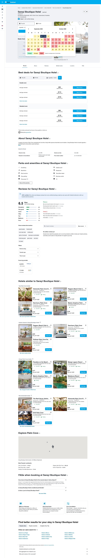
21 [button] (31, 46)
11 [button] (45, 39)
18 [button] (45, 43)
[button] (2, 2)
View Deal (48, 299)
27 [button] (28, 49)
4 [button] (52, 39)
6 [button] (28, 39)
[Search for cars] (2, 12)
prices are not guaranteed (49, 545)
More (19, 145)
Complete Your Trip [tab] (44, 526)
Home (19, 7)
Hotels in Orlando (46, 534)
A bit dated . (48, 217)
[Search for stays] (2, 9)
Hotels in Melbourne (69, 532)
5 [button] (48, 36)
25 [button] (45, 46)
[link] (28, 316)
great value (29, 238)
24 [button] (41, 46)
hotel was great (22, 238)
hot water (21, 241)
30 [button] (38, 49)
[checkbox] (25, 265)
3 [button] (41, 36)
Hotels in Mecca (45, 532)
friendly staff (29, 229)
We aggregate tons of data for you (27, 551)
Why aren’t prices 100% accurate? (27, 554)
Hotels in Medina (69, 534)
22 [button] (35, 46)
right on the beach (23, 235)
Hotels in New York (23, 536)
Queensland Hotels (36, 7)
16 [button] (38, 43)
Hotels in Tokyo (45, 538)
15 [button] (35, 43)
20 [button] (28, 46)
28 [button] (31, 49)
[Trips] (2, 21)
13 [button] (28, 43)
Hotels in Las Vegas (23, 532)
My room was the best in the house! (53, 204)
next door (36, 238)
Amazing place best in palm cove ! (53, 206)
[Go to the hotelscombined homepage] (10, 2)
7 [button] (31, 39)
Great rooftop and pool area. (52, 208)
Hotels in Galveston (23, 538)
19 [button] (48, 43)
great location (22, 229)
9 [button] (38, 39)
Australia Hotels (25, 7)
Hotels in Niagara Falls (70, 538)
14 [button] (31, 43)
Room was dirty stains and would (53, 215)
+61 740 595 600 (22, 17)
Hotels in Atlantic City (47, 536)
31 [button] (72, 49)
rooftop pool (30, 232)
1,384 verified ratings (29, 19)
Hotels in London (69, 536)
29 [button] (35, 49)
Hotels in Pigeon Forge (24, 534)
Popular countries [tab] (33, 526)
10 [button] (41, 39)
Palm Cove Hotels (56, 7)
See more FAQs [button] (42, 493)
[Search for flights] (2, 6)
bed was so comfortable (34, 235)
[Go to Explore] (2, 18)
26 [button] (48, 46)
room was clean (22, 232)
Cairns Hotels (46, 7)
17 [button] (41, 43)
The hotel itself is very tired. (51, 213)
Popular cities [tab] (23, 526)
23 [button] (38, 46)
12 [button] (48, 39)
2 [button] (38, 36)
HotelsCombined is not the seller (27, 549)
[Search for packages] (2, 15)
